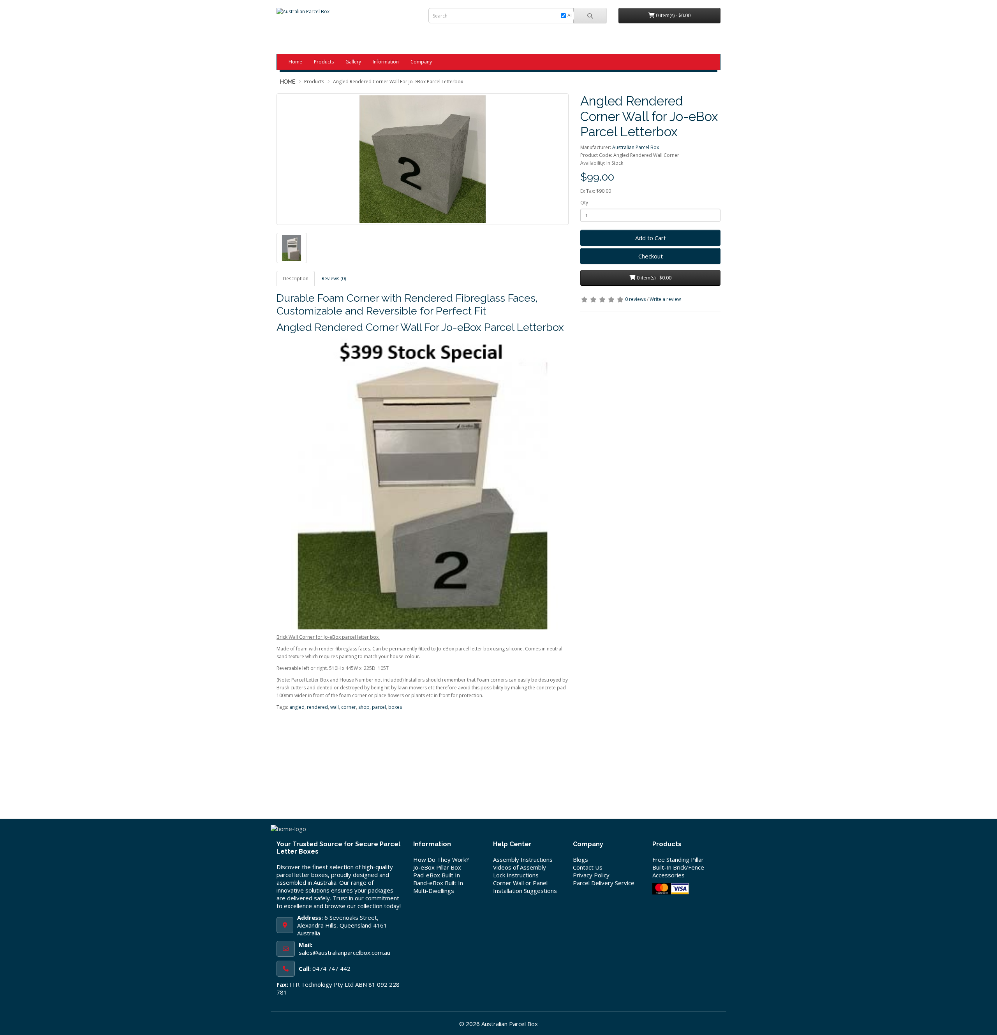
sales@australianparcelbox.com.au (344, 952)
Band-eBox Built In (438, 883)
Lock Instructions (516, 875)
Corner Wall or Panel (520, 883)
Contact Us (587, 867)
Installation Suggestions (525, 890)
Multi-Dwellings (433, 890)
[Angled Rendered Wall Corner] (423, 159)
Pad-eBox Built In (436, 875)
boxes (395, 707)
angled (297, 707)
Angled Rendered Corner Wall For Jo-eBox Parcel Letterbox (398, 81)
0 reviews (635, 299)
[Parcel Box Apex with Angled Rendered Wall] (292, 248)
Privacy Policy (591, 875)
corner (348, 707)
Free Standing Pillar (678, 859)
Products (324, 61)
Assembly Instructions (523, 859)
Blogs (580, 859)
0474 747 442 (331, 968)
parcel (379, 707)
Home (295, 61)
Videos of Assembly (519, 867)
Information (386, 61)
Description (295, 278)
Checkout (650, 256)
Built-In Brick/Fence (678, 867)
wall (334, 707)
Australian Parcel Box (635, 147)
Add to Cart (650, 238)
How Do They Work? (441, 859)
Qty (584, 202)
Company (421, 61)
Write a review (665, 299)
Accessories (668, 875)
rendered (317, 707)
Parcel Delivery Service (603, 883)
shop (364, 707)
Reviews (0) (334, 278)
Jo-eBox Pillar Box (437, 867)
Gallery (353, 61)
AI (569, 15)
